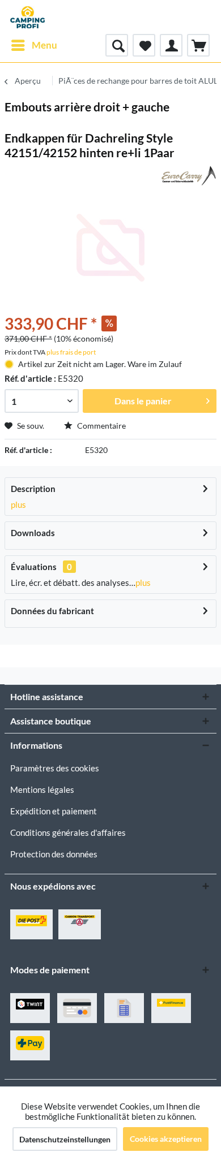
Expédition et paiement (53, 811)
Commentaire (100, 425)
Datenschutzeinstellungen (64, 1139)
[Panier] (198, 45)
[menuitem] (34, 45)
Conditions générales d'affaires (68, 832)
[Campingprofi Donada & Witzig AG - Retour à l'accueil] (27, 17)
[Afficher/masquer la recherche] (116, 45)
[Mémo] (144, 45)
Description (33, 489)
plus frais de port (71, 352)
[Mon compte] (171, 45)
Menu (44, 45)
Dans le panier (143, 400)
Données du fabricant (52, 611)
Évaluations (34, 567)
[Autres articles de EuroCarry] (187, 175)
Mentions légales (42, 789)
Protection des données (53, 854)
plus (18, 504)
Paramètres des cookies (54, 768)
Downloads (33, 533)
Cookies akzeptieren (166, 1139)
